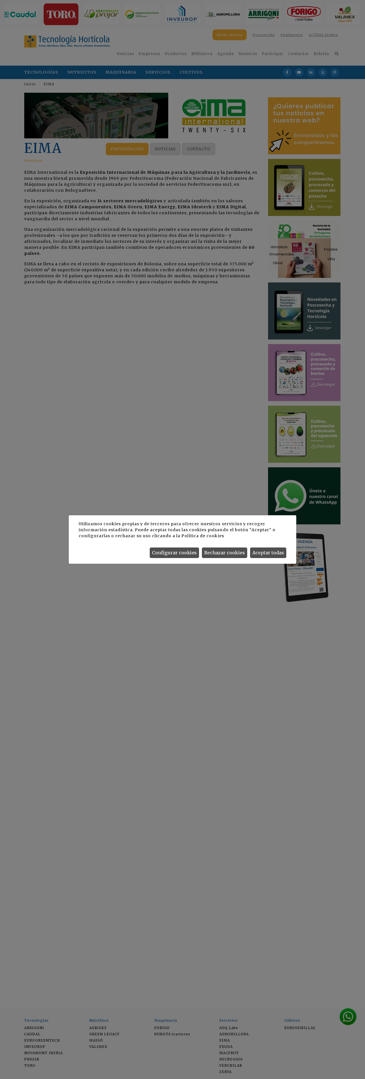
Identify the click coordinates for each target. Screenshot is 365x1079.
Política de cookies (202, 535)
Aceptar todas (268, 552)
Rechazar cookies (224, 552)
